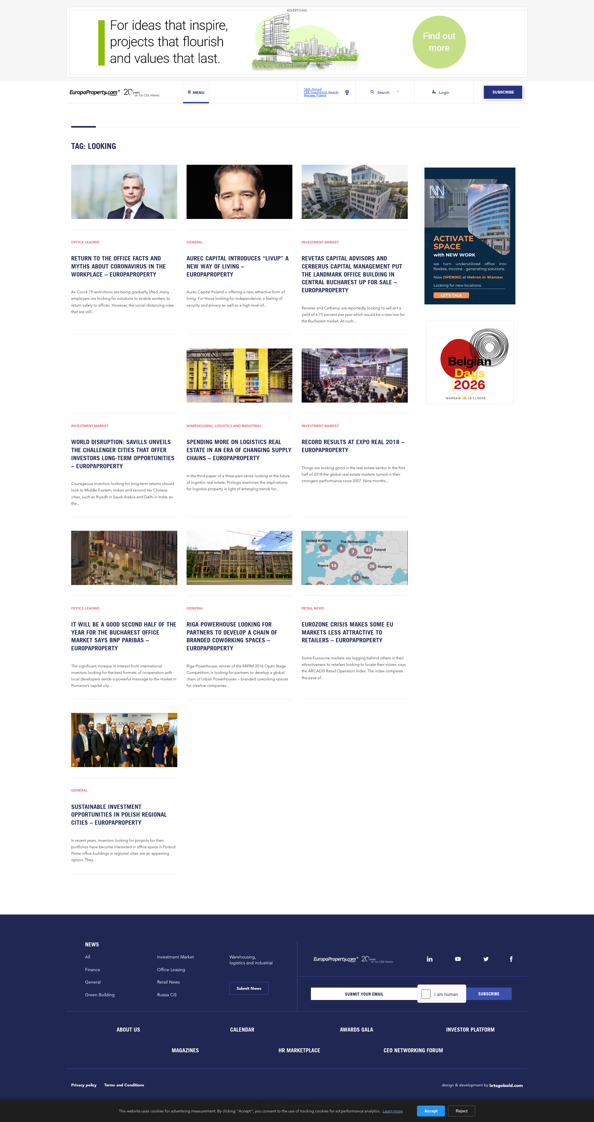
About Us (128, 1029)
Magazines (185, 1050)
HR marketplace (299, 1050)
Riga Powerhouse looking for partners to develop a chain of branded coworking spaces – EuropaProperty (232, 636)
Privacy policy (84, 1085)
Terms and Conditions (124, 1085)
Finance (92, 969)
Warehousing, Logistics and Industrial (224, 426)
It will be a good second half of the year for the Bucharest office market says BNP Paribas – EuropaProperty (123, 636)
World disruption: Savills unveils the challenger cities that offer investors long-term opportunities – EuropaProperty (122, 453)
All (87, 957)
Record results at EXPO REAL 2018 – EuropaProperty (353, 446)
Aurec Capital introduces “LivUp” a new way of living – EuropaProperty (238, 266)
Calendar (242, 1029)
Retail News (313, 608)
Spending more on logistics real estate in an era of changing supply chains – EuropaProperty (239, 449)
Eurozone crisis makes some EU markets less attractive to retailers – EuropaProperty (347, 632)
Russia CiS (167, 995)
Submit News (249, 988)
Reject (461, 1111)
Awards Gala (356, 1029)
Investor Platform (470, 1029)
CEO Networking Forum (413, 1050)
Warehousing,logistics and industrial (251, 960)
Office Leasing (85, 242)
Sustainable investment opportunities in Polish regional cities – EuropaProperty (119, 814)
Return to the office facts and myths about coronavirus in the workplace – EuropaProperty (118, 266)
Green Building (100, 995)
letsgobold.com (506, 1085)
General (195, 242)
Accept (430, 1111)
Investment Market (320, 242)
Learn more (393, 1110)
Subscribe (503, 92)
